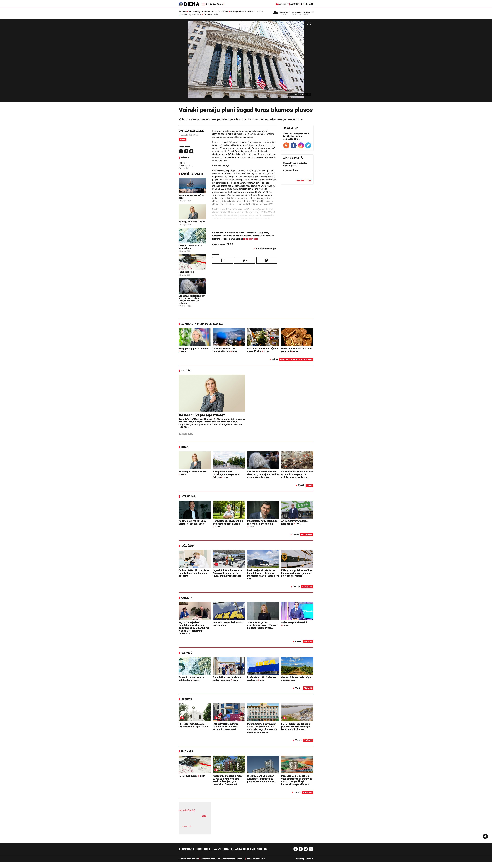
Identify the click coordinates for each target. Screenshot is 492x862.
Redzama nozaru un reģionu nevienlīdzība (262, 350)
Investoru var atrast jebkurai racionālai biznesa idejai (262, 524)
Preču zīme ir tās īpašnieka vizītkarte (261, 678)
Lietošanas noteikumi (210, 859)
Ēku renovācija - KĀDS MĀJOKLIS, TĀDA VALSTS (208, 12)
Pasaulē (186, 652)
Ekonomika (183, 168)
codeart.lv (260, 859)
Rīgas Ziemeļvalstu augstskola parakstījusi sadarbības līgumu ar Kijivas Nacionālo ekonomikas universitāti (194, 628)
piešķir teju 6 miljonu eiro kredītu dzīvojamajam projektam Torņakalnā (227, 780)
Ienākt (309, 4)
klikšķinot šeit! (250, 239)
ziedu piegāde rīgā (187, 810)
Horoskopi (203, 849)
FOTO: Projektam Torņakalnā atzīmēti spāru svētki (225, 726)
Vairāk (275, 359)
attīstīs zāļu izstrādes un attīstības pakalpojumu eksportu (194, 573)
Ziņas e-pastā (232, 849)
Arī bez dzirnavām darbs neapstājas (294, 522)
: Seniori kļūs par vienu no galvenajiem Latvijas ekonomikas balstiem (192, 299)
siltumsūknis (201, 828)
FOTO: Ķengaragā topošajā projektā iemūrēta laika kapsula (295, 726)
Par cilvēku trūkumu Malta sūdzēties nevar (227, 678)
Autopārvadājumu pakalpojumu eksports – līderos (226, 474)
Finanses (187, 751)
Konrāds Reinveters (191, 130)
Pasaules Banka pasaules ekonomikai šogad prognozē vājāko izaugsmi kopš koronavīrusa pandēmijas (296, 780)
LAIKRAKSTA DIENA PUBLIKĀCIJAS (202, 324)
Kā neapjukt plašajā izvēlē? (192, 221)
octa (204, 816)
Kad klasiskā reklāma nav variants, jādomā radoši (192, 522)
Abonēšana (186, 849)
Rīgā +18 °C (285, 12)
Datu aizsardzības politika (233, 859)
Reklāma (249, 849)
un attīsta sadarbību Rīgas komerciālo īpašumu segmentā (262, 728)
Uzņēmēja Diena (186, 165)
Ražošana (187, 545)
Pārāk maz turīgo (187, 272)
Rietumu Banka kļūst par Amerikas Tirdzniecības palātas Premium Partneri (261, 779)
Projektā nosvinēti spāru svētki (194, 725)
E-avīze (216, 849)
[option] (246, 61)
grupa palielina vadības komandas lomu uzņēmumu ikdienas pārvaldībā (296, 573)
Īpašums (186, 699)
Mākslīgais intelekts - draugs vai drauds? (246, 12)
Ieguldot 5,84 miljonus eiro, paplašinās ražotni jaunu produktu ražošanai (228, 573)
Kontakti (263, 849)
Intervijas (188, 496)
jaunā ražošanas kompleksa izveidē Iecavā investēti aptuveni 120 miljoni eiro (263, 574)
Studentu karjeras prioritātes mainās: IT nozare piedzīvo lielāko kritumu (263, 625)
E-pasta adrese (290, 170)
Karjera (186, 597)
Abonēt (294, 4)
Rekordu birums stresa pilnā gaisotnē (296, 350)
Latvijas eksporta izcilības (191, 15)
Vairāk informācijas (266, 248)
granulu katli (186, 826)
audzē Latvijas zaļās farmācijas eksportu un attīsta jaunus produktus (297, 474)
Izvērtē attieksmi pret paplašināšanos (225, 350)
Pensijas (183, 163)
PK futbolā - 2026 (211, 15)
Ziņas (182, 140)
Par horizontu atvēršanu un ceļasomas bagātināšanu (228, 524)
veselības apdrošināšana (193, 820)
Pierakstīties (303, 180)
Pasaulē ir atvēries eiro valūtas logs (190, 246)
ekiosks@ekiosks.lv (304, 859)
